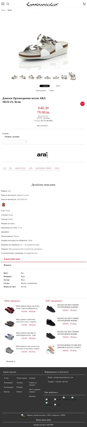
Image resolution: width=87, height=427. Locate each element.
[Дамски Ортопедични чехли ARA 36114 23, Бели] (43, 69)
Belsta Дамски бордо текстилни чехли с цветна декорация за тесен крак (27, 307)
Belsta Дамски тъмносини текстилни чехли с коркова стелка (26, 321)
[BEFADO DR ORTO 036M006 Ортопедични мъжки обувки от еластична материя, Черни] (51, 336)
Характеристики (12, 259)
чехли (57, 168)
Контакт (7, 392)
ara (5, 168)
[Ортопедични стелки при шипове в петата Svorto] (51, 349)
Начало (3, 10)
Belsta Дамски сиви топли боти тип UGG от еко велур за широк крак (28, 348)
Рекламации (8, 383)
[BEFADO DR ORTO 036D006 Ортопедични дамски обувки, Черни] (51, 309)
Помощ (19, 392)
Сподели (45, 86)
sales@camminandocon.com (63, 377)
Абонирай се (10, 361)
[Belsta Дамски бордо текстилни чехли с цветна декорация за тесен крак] (10, 310)
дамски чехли (20, 168)
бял (10, 168)
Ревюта (7, 265)
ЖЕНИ (10, 10)
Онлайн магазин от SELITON (43, 425)
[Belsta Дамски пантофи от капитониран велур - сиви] (10, 337)
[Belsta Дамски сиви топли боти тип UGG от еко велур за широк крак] (10, 350)
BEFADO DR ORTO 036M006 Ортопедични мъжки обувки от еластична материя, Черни (68, 333)
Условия (20, 383)
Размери (20, 387)
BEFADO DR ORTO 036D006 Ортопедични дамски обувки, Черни (68, 306)
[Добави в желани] (83, 148)
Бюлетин (32, 396)
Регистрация (8, 387)
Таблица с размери (12, 137)
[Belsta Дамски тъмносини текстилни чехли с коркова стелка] (10, 323)
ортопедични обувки (43, 168)
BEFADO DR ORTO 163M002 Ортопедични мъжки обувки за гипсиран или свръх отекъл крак (68, 320)
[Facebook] (47, 386)
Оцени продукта (41, 90)
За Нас (6, 378)
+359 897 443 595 (61, 382)
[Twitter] (52, 386)
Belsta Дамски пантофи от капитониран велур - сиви (26, 334)
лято (30, 168)
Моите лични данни (43, 420)
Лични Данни (22, 378)
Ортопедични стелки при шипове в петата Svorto (69, 346)
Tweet (58, 86)
